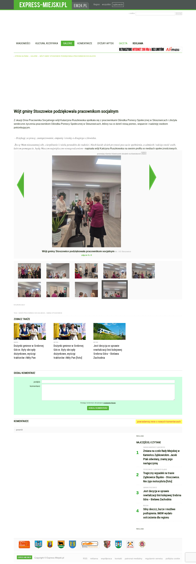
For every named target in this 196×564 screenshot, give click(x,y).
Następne (152, 177)
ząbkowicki (118, 4)
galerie (34, 56)
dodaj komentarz (98, 408)
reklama (94, 558)
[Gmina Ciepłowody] (58, 548)
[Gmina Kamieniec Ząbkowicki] (70, 548)
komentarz (35, 386)
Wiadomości (23, 43)
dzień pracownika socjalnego (32, 313)
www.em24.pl (81, 4)
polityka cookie (173, 558)
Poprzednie (20, 185)
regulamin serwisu (154, 558)
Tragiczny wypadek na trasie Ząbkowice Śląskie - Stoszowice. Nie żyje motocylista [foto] (161, 477)
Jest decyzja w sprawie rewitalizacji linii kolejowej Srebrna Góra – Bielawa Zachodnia (162, 495)
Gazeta (123, 43)
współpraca (106, 558)
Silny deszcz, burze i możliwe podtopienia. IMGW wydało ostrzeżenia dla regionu (159, 513)
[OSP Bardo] (140, 547)
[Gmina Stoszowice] (87, 548)
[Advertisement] (98, 83)
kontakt (118, 558)
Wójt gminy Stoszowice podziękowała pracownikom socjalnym (68, 56)
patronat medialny (133, 558)
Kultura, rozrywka (46, 43)
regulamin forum (109, 403)
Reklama (138, 43)
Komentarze (84, 43)
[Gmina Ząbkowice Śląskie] (36, 548)
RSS (85, 558)
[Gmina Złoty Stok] (105, 548)
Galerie (67, 43)
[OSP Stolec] (128, 548)
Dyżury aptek (105, 43)
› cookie (132, 13)
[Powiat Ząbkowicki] (22, 548)
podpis (37, 382)
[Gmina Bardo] (47, 548)
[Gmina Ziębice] (116, 548)
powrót (19, 429)
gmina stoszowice (54, 313)
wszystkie (106, 4)
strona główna (21, 56)
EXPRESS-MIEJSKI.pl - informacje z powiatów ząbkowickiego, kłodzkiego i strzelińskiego (43, 4)
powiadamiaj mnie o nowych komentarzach (159, 421)
